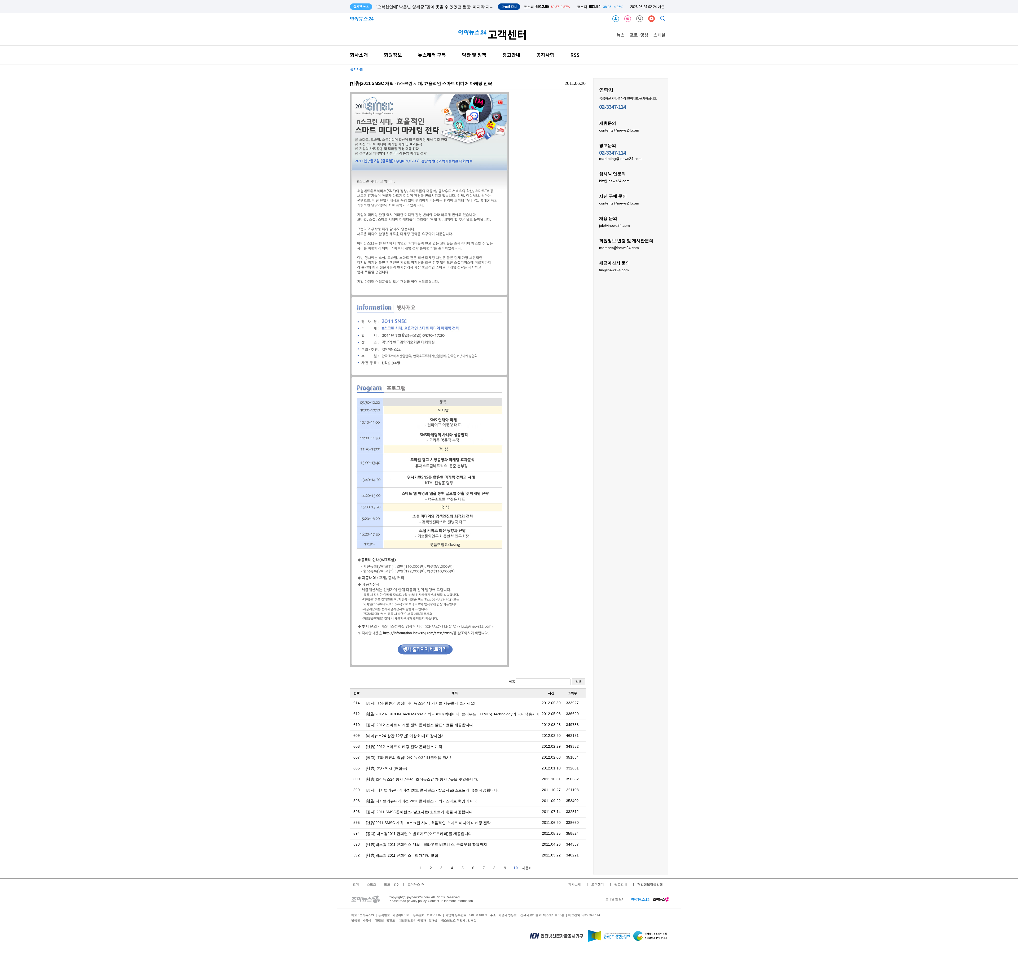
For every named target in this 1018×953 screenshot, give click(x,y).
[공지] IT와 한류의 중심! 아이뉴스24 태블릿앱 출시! (408, 757)
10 (516, 868)
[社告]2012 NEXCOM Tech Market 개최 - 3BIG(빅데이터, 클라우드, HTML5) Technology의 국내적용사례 (452, 714)
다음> (526, 868)
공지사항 (545, 54)
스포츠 (371, 884)
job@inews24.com (614, 225)
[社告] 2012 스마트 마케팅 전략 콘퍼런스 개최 (404, 747)
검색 (578, 682)
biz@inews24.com (614, 181)
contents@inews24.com (619, 130)
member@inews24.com (619, 248)
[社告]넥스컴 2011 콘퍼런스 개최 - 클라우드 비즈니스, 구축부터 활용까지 (426, 844)
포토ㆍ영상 (392, 884)
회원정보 (393, 54)
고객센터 (597, 884)
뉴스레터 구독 (432, 54)
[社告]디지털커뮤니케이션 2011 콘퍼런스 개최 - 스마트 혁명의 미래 (421, 801)
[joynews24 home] (661, 899)
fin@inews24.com (614, 270)
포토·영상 (639, 35)
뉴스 (621, 35)
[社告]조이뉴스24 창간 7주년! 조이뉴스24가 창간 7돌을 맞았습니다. (422, 779)
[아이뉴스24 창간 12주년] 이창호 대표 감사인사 (405, 736)
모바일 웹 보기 (615, 899)
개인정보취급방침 (650, 884)
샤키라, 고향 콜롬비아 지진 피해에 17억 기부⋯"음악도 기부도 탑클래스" (440, 7)
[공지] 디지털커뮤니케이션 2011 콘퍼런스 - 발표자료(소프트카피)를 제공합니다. (432, 790)
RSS (575, 54)
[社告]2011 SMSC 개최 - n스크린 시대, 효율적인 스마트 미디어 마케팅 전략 (428, 823)
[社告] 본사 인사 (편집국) (386, 768)
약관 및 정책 (474, 54)
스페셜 (659, 35)
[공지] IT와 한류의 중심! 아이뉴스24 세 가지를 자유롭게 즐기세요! (420, 703)
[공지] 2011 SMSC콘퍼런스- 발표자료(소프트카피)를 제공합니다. (420, 812)
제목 (512, 682)
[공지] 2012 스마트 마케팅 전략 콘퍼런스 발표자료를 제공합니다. (420, 725)
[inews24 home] (640, 899)
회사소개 (359, 54)
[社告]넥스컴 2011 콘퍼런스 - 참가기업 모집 (402, 855)
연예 (356, 884)
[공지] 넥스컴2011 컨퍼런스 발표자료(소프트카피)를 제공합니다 (419, 834)
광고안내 (511, 54)
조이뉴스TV (415, 884)
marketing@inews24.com (620, 158)
